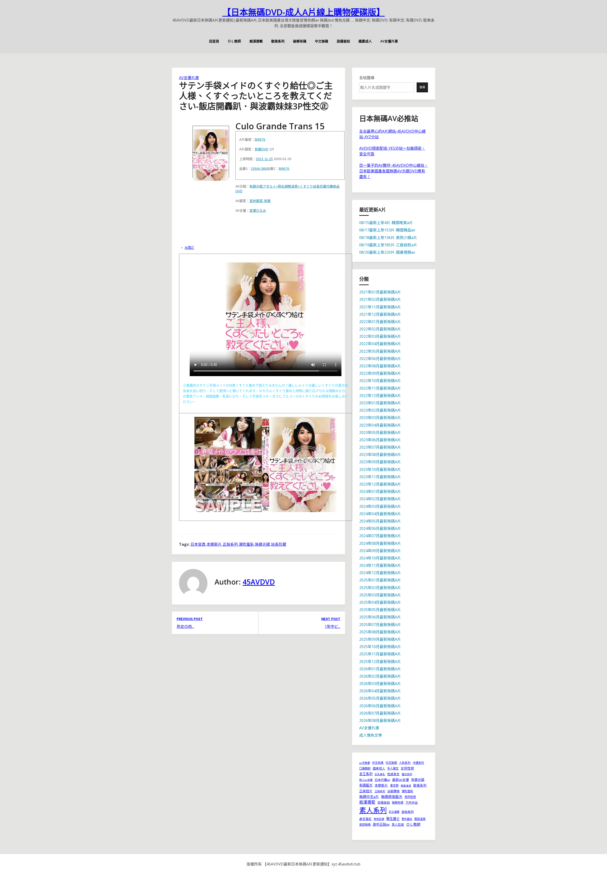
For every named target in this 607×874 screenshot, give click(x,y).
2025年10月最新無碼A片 (380, 646)
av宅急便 (364, 763)
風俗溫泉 (420, 819)
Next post (330, 619)
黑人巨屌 (398, 824)
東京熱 (394, 786)
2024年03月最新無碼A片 (380, 506)
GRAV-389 (259, 169)
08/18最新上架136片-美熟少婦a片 (388, 237)
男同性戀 (410, 797)
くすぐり (306, 186)
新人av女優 (365, 780)
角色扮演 (379, 819)
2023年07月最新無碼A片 (380, 447)
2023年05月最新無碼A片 (380, 432)
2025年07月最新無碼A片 (380, 624)
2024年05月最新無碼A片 (380, 521)
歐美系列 (278, 41)
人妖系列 (404, 763)
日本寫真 (198, 544)
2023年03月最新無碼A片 (380, 417)
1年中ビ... (332, 626)
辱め (281, 186)
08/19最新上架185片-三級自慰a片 (388, 245)
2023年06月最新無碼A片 (380, 439)
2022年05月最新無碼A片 (380, 351)
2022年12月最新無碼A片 (380, 395)
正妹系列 (230, 544)
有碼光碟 (256, 186)
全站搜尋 (366, 77)
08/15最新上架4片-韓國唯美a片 (386, 222)
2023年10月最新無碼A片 (380, 469)
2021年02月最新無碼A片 (380, 299)
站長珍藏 (319, 186)
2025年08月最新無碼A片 (380, 632)
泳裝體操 (393, 791)
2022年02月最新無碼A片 (380, 329)
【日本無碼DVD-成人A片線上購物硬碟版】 (303, 12)
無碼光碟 (262, 544)
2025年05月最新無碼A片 (380, 609)
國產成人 (365, 41)
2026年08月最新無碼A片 (380, 720)
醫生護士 (393, 818)
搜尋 (422, 87)
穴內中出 (411, 802)
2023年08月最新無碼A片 (380, 454)
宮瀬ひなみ (257, 210)
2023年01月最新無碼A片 (380, 402)
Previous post (190, 619)
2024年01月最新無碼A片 (380, 491)
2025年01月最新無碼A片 (380, 580)
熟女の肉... (185, 626)
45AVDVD (259, 582)
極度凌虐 (406, 785)
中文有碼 (377, 763)
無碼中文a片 (369, 796)
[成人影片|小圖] (211, 152)
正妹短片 (365, 791)
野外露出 (407, 819)
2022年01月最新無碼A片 (380, 321)
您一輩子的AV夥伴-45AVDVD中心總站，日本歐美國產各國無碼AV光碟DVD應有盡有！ (393, 171)
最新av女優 (400, 779)
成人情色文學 (370, 735)
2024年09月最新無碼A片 (380, 550)
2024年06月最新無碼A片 (380, 528)
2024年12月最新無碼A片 (380, 572)
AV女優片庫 (389, 41)
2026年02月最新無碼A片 (380, 676)
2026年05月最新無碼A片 (380, 698)
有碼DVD (261, 149)
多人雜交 (393, 768)
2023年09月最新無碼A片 (380, 461)
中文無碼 (321, 41)
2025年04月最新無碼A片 (380, 602)
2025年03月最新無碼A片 (380, 595)
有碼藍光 (365, 785)
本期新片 (214, 544)
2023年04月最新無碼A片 (380, 425)
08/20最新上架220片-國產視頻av (387, 252)
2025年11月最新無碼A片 (380, 654)
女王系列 (365, 774)
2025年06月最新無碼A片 (380, 617)
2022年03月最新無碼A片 (380, 336)
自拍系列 (407, 812)
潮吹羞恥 (246, 544)
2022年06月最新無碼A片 (380, 358)
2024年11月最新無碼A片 (380, 565)
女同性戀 (407, 768)
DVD (238, 191)
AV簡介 (189, 247)
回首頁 (214, 41)
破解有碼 (299, 41)
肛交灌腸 (394, 812)
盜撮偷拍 (343, 41)
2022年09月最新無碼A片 (380, 373)
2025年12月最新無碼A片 (380, 661)
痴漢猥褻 (256, 41)
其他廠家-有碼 (260, 201)
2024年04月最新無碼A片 (380, 513)
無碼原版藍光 (391, 796)
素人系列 (373, 810)
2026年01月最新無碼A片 (380, 668)
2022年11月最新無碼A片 (380, 388)
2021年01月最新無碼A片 (380, 292)
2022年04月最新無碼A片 (380, 343)
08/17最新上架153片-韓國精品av (387, 230)
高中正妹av (381, 824)
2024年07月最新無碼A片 (380, 535)
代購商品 (333, 186)
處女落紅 (365, 819)
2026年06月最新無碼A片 (380, 705)
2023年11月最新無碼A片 (380, 476)
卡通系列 (418, 763)
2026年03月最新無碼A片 (380, 683)
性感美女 (393, 774)
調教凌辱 (291, 186)
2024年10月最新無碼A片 (380, 558)
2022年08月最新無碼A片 (380, 366)
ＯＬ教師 (234, 41)
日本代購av (382, 780)
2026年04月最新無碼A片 (380, 691)
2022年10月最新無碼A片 (380, 380)
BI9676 (260, 139)
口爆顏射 (365, 768)
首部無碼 (365, 825)
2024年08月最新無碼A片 (380, 543)
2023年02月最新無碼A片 (380, 410)
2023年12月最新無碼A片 (380, 484)
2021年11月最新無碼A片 (380, 307)
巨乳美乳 (380, 774)
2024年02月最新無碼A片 (380, 498)
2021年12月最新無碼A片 (380, 314)
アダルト (269, 186)
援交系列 (407, 774)
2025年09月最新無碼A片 (380, 639)
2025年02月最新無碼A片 (380, 587)
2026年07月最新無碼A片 (380, 713)
